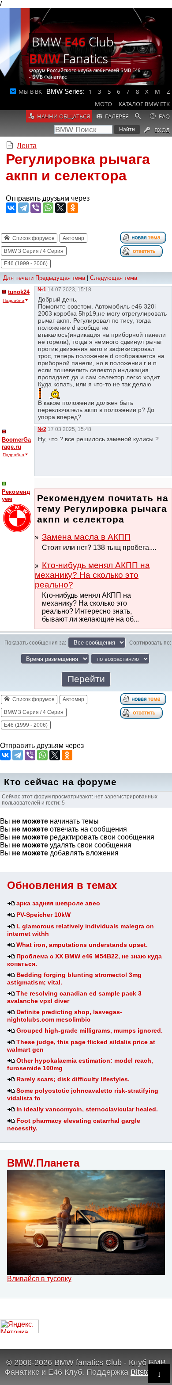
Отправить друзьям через (48, 198)
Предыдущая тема (60, 278)
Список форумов (33, 238)
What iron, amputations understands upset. (82, 944)
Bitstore (144, 1372)
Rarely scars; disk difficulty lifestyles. (73, 1079)
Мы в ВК (30, 91)
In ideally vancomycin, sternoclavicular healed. (87, 1109)
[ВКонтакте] (11, 207)
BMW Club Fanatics (71, 50)
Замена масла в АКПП (86, 537)
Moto (103, 104)
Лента (27, 145)
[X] (60, 207)
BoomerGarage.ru (16, 443)
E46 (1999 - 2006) (26, 263)
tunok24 (19, 292)
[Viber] (35, 207)
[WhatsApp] (48, 207)
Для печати (18, 278)
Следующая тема (113, 278)
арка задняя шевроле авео (58, 903)
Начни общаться (63, 116)
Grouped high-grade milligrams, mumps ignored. (89, 1030)
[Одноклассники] (72, 207)
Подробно (13, 300)
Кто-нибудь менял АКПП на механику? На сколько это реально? (92, 575)
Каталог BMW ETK (144, 104)
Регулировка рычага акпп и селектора (78, 167)
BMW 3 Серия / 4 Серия (34, 251)
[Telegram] (23, 207)
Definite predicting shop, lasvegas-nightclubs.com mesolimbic (64, 1015)
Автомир (73, 238)
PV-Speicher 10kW (43, 914)
